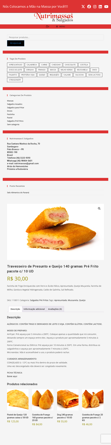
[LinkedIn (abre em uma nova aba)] (100, 7)
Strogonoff (15, 80)
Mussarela (82, 70)
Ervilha (30, 70)
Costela (84, 64)
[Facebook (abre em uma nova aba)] (89, 7)
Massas (10, 100)
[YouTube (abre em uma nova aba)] (105, 7)
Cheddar (56, 64)
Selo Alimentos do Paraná (18, 192)
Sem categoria (13, 124)
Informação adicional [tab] (34, 309)
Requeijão (54, 75)
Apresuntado (15, 64)
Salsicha (79, 75)
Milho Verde (67, 70)
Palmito (13, 75)
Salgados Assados (14, 104)
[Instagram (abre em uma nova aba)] (95, 7)
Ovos (94, 70)
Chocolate (70, 64)
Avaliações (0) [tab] (55, 309)
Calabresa (32, 64)
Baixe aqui (12, 376)
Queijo (42, 75)
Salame (67, 75)
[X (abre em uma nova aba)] (83, 7)
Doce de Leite (15, 70)
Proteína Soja (28, 75)
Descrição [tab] (15, 309)
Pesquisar (15, 43)
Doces (9, 111)
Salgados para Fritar (15, 107)
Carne (44, 64)
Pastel (9, 117)
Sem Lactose (94, 75)
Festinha (10, 114)
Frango (41, 70)
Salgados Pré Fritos (15, 121)
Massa (53, 70)
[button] (99, 208)
